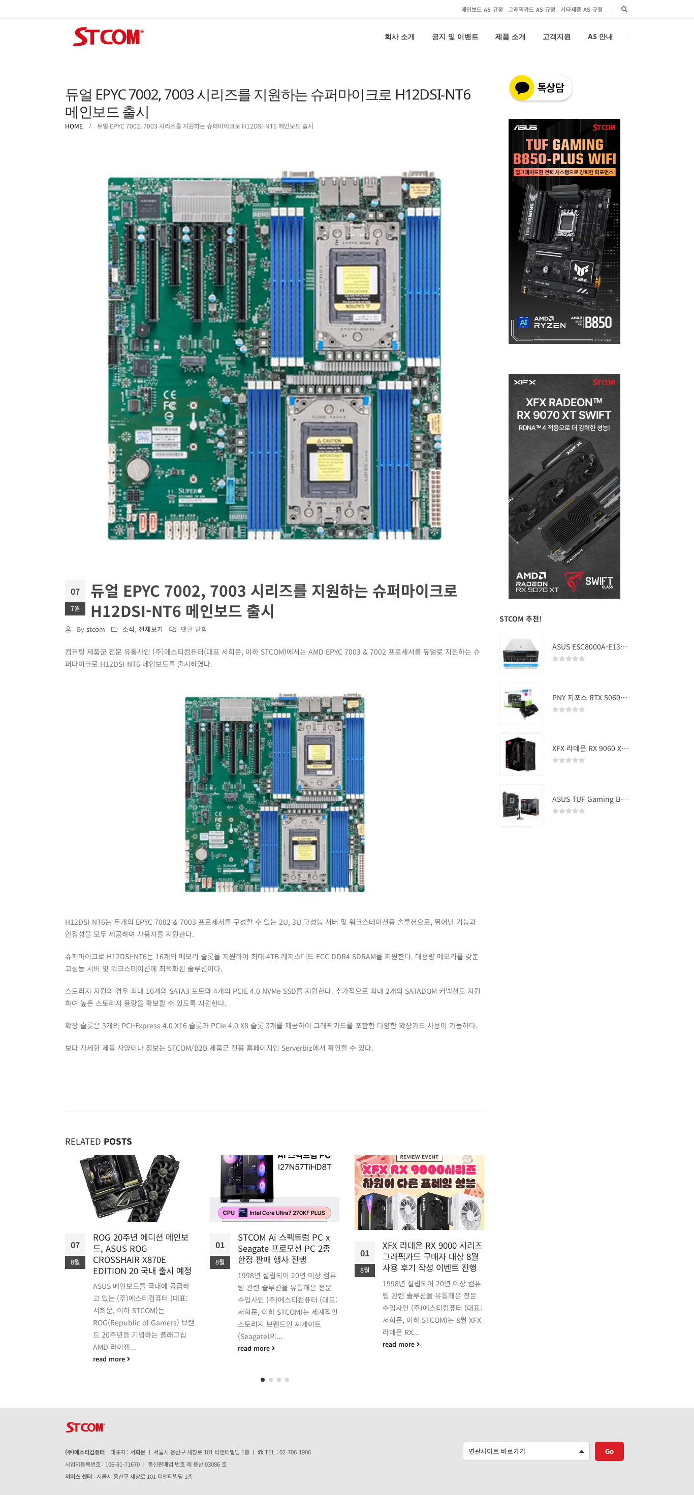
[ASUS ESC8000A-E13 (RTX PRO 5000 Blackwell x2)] (520, 653)
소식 (128, 629)
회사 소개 (400, 36)
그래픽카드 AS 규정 (531, 9)
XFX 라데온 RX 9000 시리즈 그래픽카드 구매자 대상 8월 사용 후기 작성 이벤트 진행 (287, 1256)
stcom (95, 629)
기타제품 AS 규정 (581, 9)
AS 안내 (600, 36)
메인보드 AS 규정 (482, 9)
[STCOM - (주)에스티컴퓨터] (108, 36)
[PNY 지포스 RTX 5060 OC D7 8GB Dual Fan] (520, 703)
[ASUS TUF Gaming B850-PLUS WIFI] (520, 805)
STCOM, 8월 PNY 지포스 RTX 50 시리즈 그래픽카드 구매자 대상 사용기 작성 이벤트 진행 (433, 1261)
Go (609, 1447)
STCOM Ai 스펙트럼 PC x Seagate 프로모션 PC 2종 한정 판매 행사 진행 (139, 1248)
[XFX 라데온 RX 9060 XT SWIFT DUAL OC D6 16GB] (520, 754)
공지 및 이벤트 (455, 36)
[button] (263, 1376)
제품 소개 (510, 36)
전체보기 (151, 629)
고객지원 (557, 36)
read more (110, 1348)
